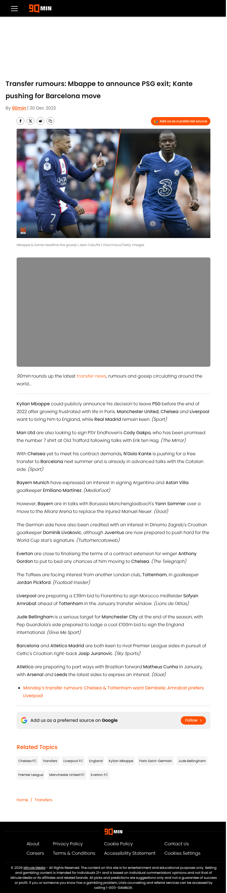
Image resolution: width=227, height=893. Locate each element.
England (96, 760)
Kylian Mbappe (121, 760)
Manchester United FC (67, 774)
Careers (35, 853)
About (33, 844)
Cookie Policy (118, 844)
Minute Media (34, 867)
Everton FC (99, 774)
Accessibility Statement (130, 853)
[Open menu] (14, 8)
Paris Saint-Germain (155, 760)
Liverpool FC (73, 760)
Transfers (50, 760)
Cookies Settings (182, 853)
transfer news (91, 376)
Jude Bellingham (192, 760)
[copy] (50, 121)
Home (22, 800)
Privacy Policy (68, 844)
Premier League (30, 774)
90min (19, 108)
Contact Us (176, 844)
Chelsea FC (27, 760)
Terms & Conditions (74, 853)
